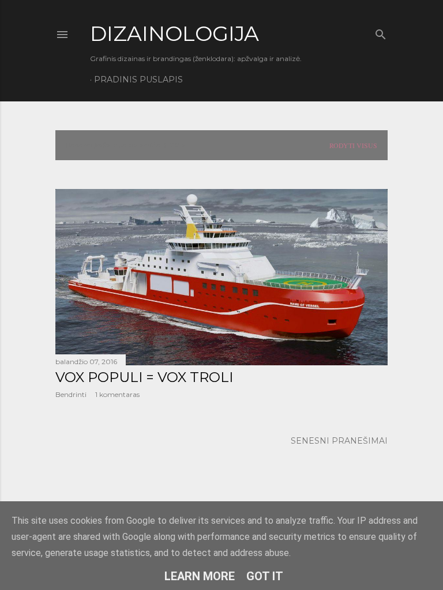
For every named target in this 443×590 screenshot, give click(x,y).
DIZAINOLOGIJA (174, 33)
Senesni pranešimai (339, 441)
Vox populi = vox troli (144, 377)
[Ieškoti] (381, 32)
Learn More (199, 576)
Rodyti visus (353, 145)
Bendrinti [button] (71, 394)
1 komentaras (117, 394)
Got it (264, 576)
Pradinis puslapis (138, 79)
